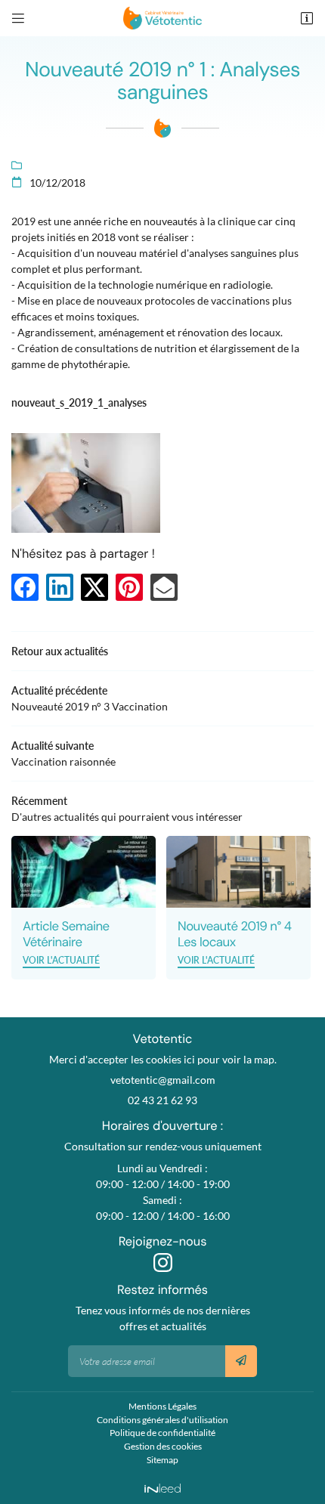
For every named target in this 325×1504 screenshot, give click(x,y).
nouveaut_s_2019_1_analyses (79, 402)
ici (189, 1059)
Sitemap (162, 1459)
